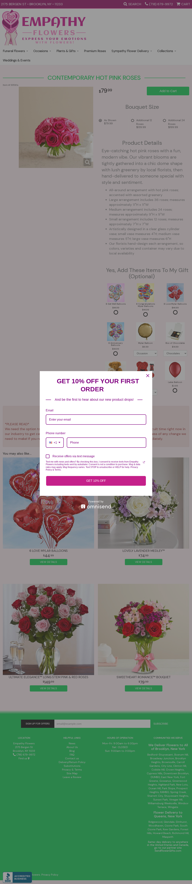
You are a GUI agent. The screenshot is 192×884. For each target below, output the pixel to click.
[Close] (147, 375)
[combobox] (55, 442)
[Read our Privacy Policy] (144, 462)
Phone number (55, 433)
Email (49, 410)
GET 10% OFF (96, 480)
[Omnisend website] (96, 504)
